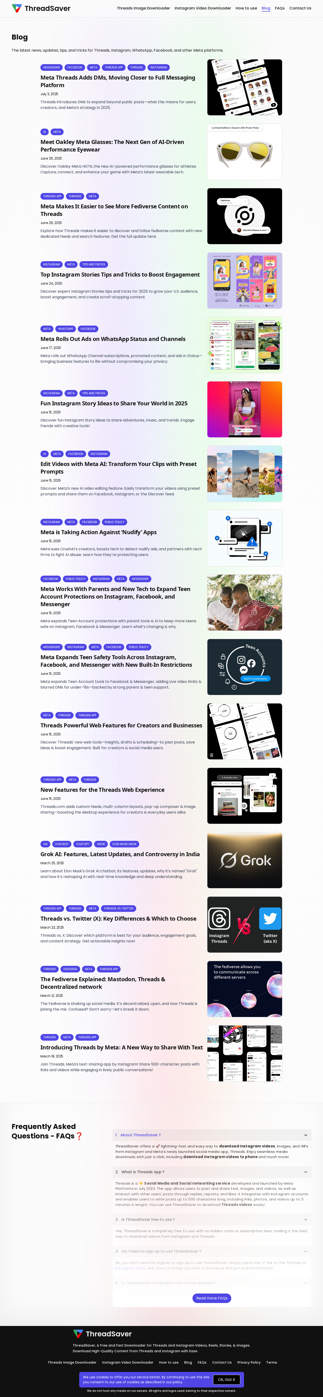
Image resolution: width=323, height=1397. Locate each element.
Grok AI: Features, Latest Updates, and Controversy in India (120, 854)
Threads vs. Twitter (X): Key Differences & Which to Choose (118, 918)
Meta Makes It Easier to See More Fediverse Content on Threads (114, 210)
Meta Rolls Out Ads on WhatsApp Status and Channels (112, 339)
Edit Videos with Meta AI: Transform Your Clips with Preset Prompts (118, 467)
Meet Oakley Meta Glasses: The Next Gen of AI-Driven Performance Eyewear (112, 145)
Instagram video (130, 1268)
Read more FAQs (211, 1298)
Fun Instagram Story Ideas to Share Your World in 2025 (114, 403)
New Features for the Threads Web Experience (102, 789)
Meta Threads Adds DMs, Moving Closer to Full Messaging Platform (117, 81)
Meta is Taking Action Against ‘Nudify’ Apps (98, 532)
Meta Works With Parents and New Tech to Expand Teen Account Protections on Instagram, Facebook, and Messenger (115, 596)
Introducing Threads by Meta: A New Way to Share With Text (121, 1047)
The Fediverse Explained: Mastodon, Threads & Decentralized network (102, 982)
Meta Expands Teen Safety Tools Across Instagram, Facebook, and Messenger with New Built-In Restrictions (116, 660)
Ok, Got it (226, 1379)
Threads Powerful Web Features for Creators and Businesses (121, 725)
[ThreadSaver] (17, 8)
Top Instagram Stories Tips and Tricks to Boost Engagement (120, 274)
